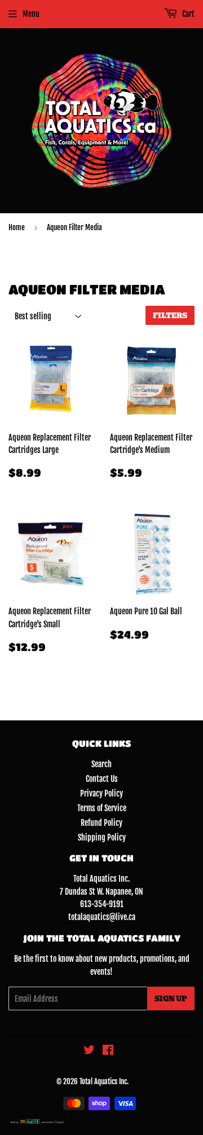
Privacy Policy (101, 793)
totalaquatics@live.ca (101, 917)
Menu (31, 14)
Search (101, 764)
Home (16, 227)
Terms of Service (101, 808)
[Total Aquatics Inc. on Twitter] (89, 1051)
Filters (170, 315)
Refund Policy (101, 823)
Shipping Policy (102, 837)
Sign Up (171, 998)
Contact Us (102, 779)
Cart (187, 14)
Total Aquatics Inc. (104, 1081)
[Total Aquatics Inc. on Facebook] (108, 1051)
